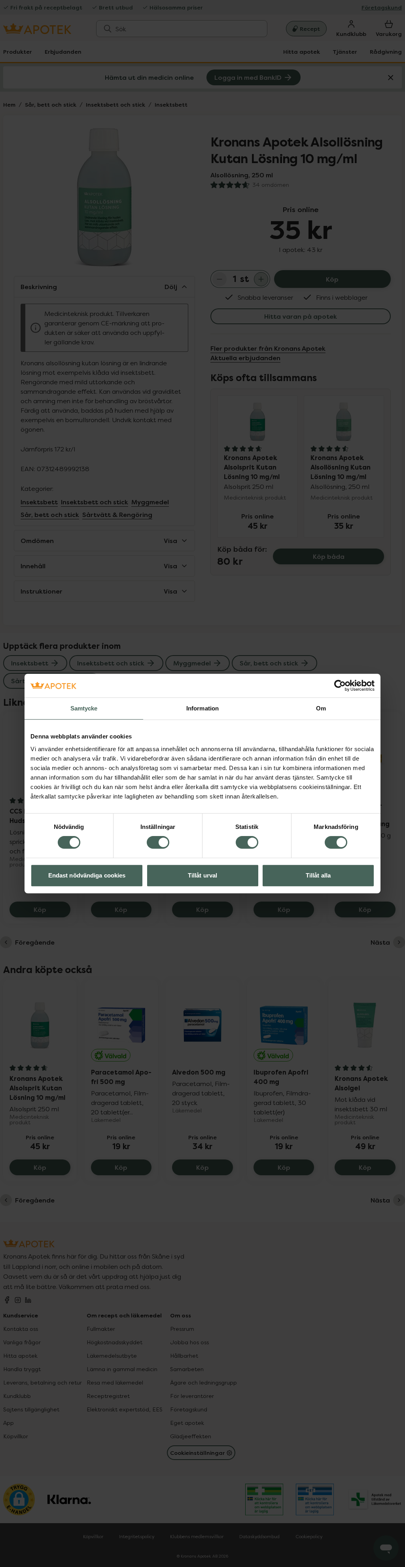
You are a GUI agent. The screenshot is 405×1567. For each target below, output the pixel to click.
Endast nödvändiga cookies (87, 875)
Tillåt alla (318, 875)
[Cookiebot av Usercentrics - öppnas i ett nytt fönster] (340, 685)
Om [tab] (321, 708)
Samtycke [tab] (84, 708)
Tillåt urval (202, 875)
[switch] (158, 842)
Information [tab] (202, 708)
